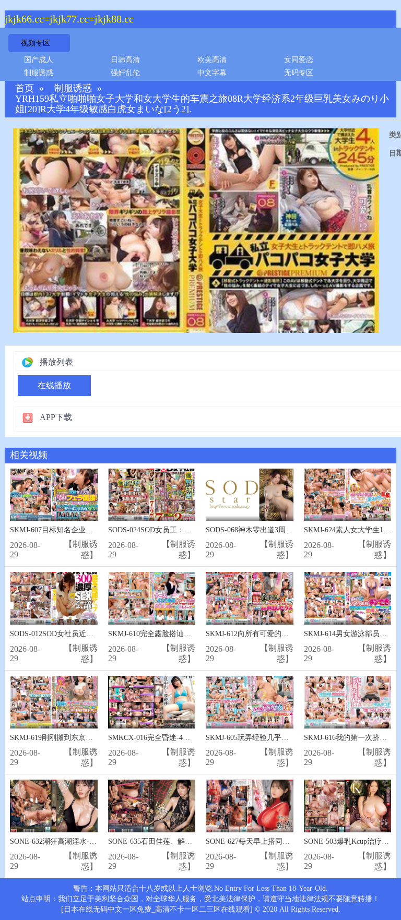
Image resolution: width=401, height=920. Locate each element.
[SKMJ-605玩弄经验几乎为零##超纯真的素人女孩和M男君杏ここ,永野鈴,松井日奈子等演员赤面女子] (249, 702)
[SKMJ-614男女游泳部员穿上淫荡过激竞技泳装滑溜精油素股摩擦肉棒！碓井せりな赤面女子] (348, 598)
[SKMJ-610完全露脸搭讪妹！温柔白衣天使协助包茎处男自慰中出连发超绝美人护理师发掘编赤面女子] (152, 598)
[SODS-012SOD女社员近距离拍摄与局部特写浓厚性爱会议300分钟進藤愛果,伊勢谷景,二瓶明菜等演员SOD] (54, 598)
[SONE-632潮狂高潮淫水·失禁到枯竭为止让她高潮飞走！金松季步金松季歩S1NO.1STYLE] (54, 806)
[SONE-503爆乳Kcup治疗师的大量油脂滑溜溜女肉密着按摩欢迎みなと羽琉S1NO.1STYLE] (348, 806)
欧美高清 (212, 60)
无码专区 (298, 73)
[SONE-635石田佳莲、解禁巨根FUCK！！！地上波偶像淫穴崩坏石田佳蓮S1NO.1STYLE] (152, 806)
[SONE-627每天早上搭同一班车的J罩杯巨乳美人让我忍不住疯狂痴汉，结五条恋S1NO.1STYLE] (249, 806)
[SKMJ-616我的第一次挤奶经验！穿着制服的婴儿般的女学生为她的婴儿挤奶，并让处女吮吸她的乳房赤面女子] (348, 702)
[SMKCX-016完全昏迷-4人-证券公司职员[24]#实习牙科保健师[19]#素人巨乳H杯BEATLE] (152, 702)
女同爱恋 (298, 60)
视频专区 (35, 43)
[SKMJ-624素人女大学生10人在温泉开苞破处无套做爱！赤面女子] (348, 495)
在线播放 (54, 385)
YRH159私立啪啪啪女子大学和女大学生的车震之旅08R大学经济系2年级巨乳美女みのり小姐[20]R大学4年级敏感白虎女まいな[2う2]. (202, 104)
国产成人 (38, 60)
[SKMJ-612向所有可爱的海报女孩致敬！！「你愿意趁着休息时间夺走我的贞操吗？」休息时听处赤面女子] (249, 598)
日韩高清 (125, 60)
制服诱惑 (38, 73)
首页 (24, 88)
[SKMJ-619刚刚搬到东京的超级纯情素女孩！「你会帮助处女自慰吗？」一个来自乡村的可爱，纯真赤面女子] (54, 702)
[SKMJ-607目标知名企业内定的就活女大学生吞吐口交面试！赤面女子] (54, 495)
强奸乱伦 (125, 73)
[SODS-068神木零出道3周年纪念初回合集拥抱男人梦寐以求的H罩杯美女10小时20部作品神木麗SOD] (249, 495)
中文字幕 (212, 73)
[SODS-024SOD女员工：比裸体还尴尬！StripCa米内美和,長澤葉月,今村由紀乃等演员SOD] (152, 495)
